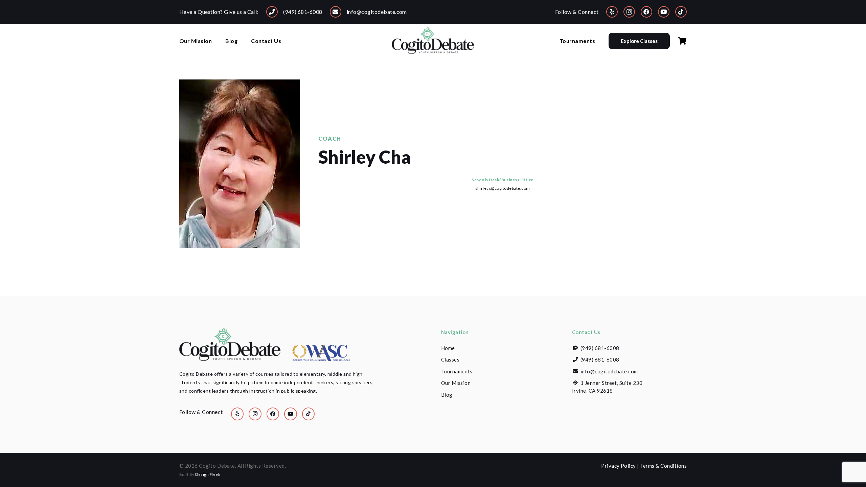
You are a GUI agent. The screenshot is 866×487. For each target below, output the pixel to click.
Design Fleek (207, 474)
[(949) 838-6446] (272, 12)
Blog (447, 395)
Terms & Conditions (663, 466)
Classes (450, 359)
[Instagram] (629, 12)
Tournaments (456, 371)
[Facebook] (646, 12)
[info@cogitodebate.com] (335, 12)
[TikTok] (681, 12)
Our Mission (456, 383)
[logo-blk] (433, 40)
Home (448, 348)
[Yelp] (612, 12)
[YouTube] (663, 12)
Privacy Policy (618, 466)
